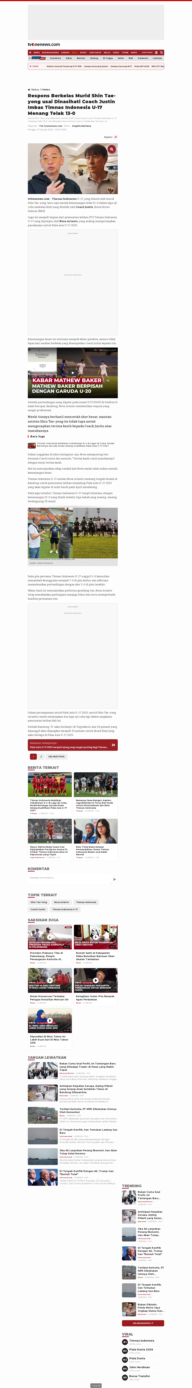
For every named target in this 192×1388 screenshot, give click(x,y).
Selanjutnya (56, 756)
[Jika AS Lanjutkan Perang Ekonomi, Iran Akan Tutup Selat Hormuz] (43, 1156)
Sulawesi (143, 58)
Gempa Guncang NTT (121, 66)
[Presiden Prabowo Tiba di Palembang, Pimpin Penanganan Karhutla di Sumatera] (50, 937)
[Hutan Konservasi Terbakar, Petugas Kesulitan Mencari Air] (50, 980)
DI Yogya (108, 58)
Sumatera (55, 58)
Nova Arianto (68, 221)
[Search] (161, 52)
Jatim (121, 58)
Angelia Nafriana (81, 126)
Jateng (94, 58)
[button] (73, 373)
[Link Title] (30, 89)
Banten (81, 58)
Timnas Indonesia (64, 198)
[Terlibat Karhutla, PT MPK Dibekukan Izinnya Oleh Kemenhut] (43, 1115)
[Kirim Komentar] (114, 879)
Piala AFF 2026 (142, 66)
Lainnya (157, 58)
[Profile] (156, 52)
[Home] (44, 44)
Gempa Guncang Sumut (96, 66)
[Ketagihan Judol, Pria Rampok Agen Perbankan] (96, 980)
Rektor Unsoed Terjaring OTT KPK (64, 66)
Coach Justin (84, 207)
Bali (131, 58)
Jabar (69, 58)
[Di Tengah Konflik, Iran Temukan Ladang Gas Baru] (43, 1136)
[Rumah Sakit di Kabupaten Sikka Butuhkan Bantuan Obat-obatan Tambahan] (96, 937)
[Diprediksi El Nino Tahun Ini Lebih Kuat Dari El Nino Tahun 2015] (50, 1020)
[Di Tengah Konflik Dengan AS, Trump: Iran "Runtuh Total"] (43, 1177)
